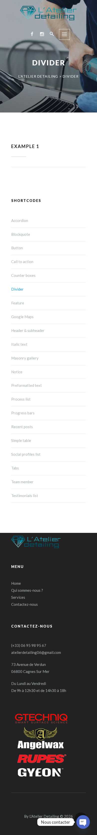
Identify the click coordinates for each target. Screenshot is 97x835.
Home (16, 583)
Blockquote (20, 234)
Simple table (21, 440)
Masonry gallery (25, 358)
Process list (21, 399)
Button (17, 248)
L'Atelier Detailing (44, 816)
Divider (17, 289)
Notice (16, 372)
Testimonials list (24, 495)
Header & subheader (28, 330)
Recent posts (22, 426)
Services (18, 597)
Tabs (15, 468)
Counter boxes (23, 275)
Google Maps (22, 316)
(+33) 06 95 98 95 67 (28, 645)
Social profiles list (26, 454)
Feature (17, 303)
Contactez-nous (24, 604)
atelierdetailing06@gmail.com (36, 652)
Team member (22, 482)
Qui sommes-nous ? (27, 590)
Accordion (19, 220)
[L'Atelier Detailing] (48, 13)
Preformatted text (26, 385)
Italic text (19, 344)
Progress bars (23, 413)
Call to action (22, 261)
